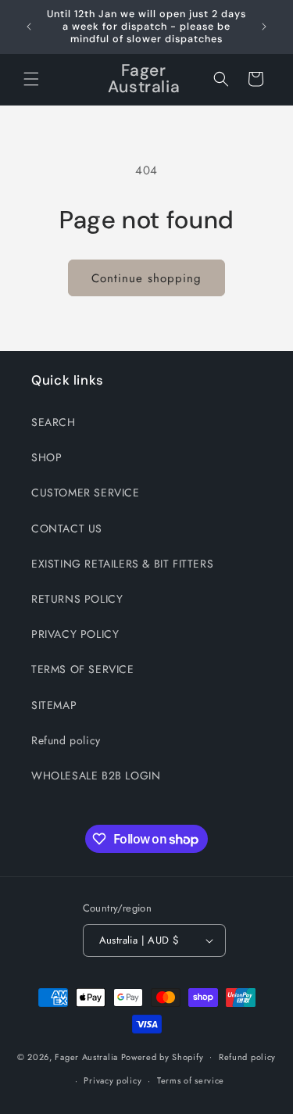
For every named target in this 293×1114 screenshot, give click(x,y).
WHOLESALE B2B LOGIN (95, 775)
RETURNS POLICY (77, 599)
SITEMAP (54, 705)
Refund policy (66, 740)
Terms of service (190, 1080)
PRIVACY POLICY (75, 634)
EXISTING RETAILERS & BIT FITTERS (122, 563)
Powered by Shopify (162, 1056)
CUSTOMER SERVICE (85, 492)
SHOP (46, 457)
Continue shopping (146, 278)
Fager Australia (86, 1056)
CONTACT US (66, 528)
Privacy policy (112, 1080)
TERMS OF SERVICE (82, 669)
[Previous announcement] (29, 26)
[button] (31, 79)
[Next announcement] (264, 26)
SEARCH (53, 422)
